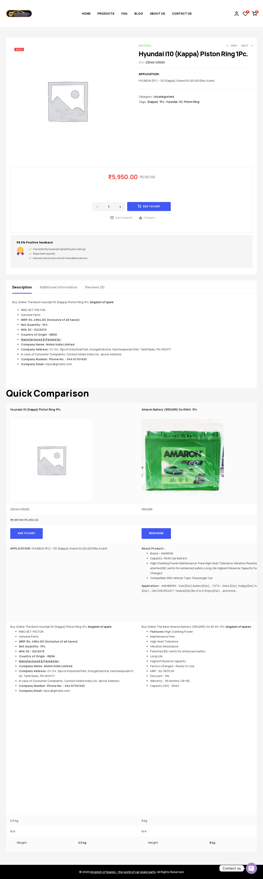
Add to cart (151, 206)
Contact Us (182, 13)
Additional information (58, 287)
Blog (138, 13)
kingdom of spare (102, 302)
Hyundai (171, 102)
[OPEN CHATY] (251, 868)
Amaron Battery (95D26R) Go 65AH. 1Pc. (170, 409)
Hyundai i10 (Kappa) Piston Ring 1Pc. (35, 409)
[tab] (25, 286)
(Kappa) (152, 102)
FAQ (124, 13)
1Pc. (162, 102)
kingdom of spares (238, 627)
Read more (156, 533)
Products (105, 13)
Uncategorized (163, 97)
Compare (149, 217)
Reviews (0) (95, 287)
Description (22, 287)
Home (86, 13)
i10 (180, 102)
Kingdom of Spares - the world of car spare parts (123, 872)
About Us (157, 13)
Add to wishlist (124, 217)
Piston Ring (191, 102)
